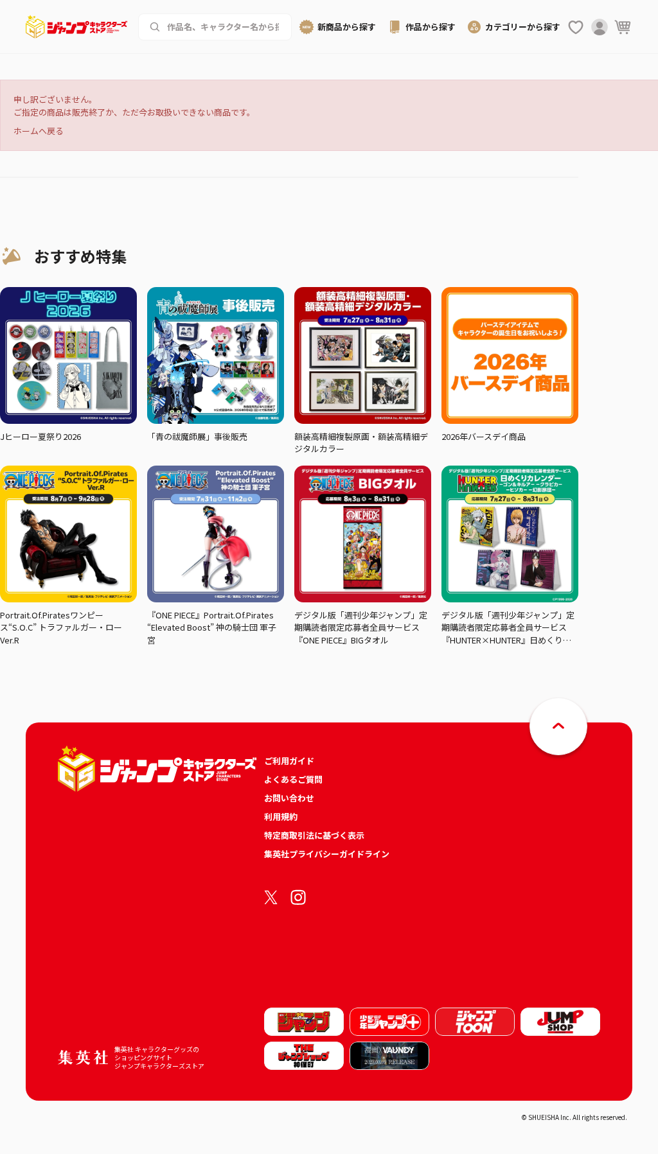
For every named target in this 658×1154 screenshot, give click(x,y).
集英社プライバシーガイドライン (326, 854)
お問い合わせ (289, 798)
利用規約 (281, 816)
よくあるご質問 (293, 779)
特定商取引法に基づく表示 (314, 835)
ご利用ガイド (289, 761)
